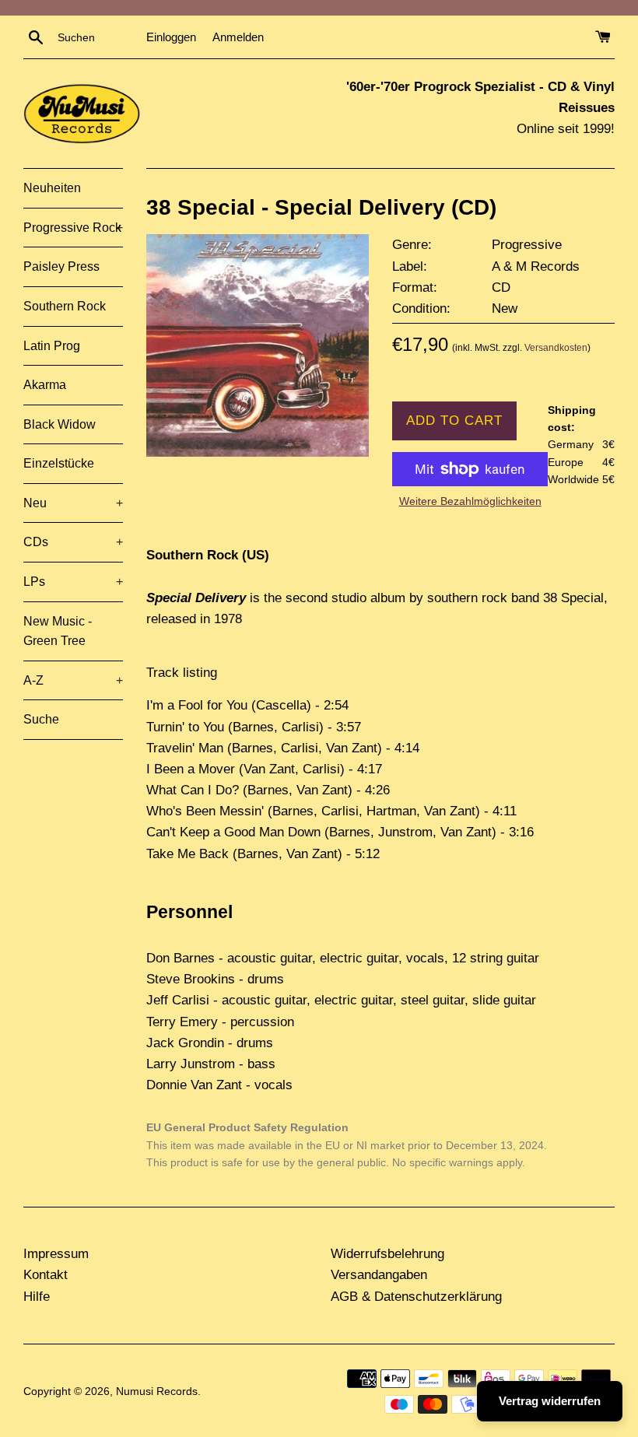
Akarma (44, 384)
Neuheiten (52, 188)
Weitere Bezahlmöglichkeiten (470, 501)
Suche (41, 719)
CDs (73, 542)
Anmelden (238, 37)
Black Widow (59, 424)
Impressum (56, 1253)
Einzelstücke (58, 463)
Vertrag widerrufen (550, 1400)
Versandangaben (379, 1274)
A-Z (73, 680)
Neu (73, 503)
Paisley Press (61, 266)
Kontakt (45, 1274)
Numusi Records (157, 1391)
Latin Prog (51, 345)
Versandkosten (555, 347)
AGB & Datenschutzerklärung (416, 1296)
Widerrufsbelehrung (387, 1253)
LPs (73, 581)
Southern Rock (64, 306)
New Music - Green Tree (57, 631)
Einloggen (171, 37)
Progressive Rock (73, 227)
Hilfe (36, 1296)
